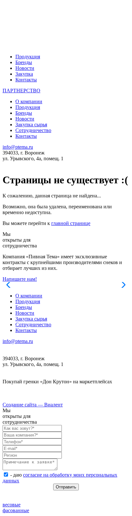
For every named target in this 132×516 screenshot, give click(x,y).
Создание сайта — (33, 404)
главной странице (70, 223)
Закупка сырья (31, 124)
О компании (28, 101)
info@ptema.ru (18, 147)
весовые (12, 504)
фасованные (16, 510)
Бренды (23, 62)
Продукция (27, 56)
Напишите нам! (20, 279)
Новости (24, 68)
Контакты (26, 79)
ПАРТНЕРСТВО (21, 90)
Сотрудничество (33, 130)
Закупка (24, 74)
